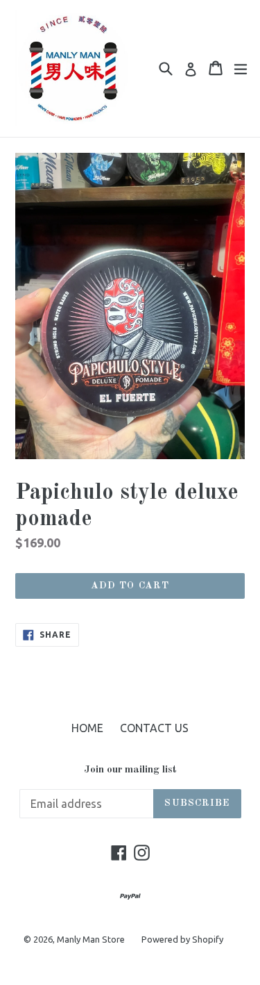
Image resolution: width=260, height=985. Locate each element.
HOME (87, 728)
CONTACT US (154, 728)
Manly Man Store (91, 939)
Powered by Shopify (182, 939)
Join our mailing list (130, 770)
